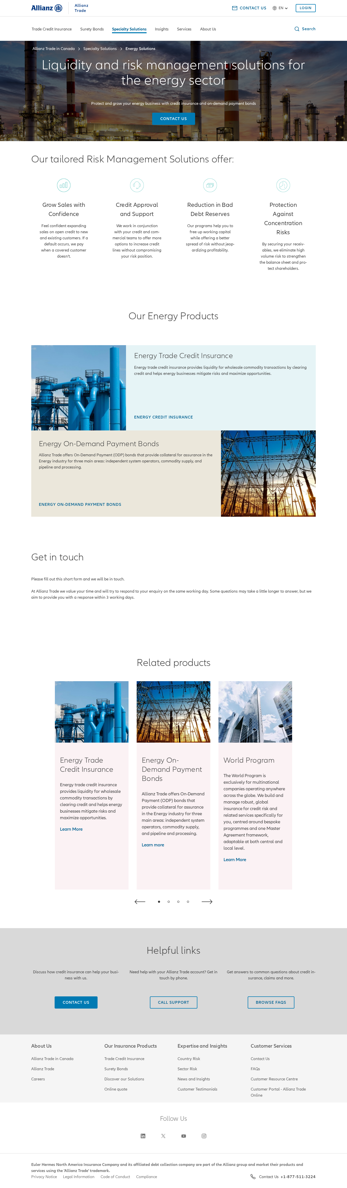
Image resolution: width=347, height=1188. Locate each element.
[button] (305, 29)
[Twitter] (163, 1136)
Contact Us (260, 1058)
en (281, 8)
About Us (208, 29)
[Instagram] (204, 1136)
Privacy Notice (44, 1176)
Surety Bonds (92, 29)
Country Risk (189, 1058)
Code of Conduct (115, 1176)
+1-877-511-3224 (298, 1176)
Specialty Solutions (129, 29)
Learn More (71, 829)
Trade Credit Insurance (52, 29)
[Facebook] (184, 1136)
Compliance (146, 1176)
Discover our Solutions (124, 1079)
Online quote (115, 1089)
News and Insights (194, 1079)
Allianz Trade (42, 1069)
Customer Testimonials (197, 1089)
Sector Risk (187, 1069)
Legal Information (78, 1176)
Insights (162, 29)
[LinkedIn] (143, 1136)
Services (184, 29)
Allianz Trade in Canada (52, 1058)
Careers (38, 1079)
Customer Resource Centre (274, 1079)
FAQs (255, 1069)
